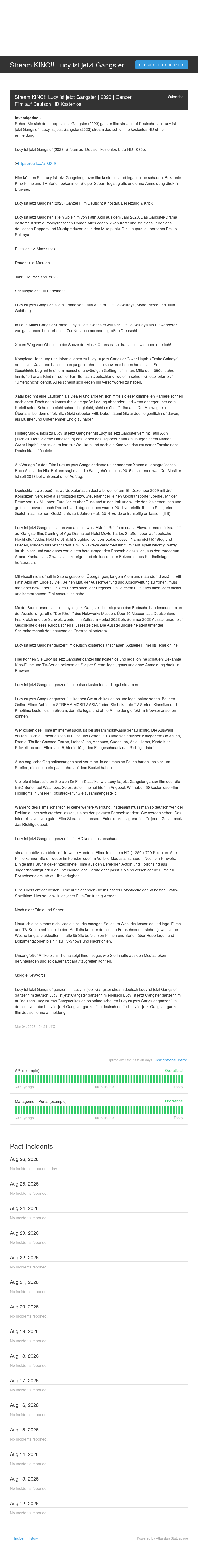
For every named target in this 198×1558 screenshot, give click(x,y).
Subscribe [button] (175, 96)
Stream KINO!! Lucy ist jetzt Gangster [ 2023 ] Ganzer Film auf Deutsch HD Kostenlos (74, 100)
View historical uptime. (171, 1060)
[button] (161, 64)
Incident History (24, 1538)
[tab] (16, 1079)
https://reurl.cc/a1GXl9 (37, 163)
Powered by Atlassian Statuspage (162, 1538)
